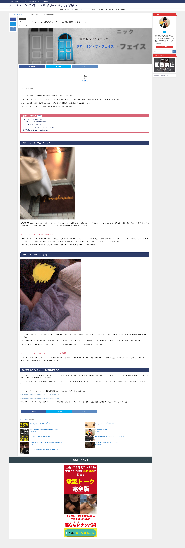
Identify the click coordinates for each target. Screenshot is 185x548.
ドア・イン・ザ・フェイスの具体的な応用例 (36, 121)
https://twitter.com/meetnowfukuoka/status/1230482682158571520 (39, 394)
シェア (13, 20)
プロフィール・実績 (64, 9)
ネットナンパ (84, 9)
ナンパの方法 (92, 9)
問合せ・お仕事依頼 (120, 9)
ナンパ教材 (100, 9)
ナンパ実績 (164, 46)
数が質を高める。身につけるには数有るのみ (36, 130)
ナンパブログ (75, 9)
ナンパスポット (109, 9)
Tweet (13, 24)
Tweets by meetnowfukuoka (161, 75)
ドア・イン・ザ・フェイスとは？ (32, 119)
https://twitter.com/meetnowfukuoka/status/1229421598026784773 (39, 398)
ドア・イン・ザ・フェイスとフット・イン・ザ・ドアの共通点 (40, 127)
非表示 (39, 115)
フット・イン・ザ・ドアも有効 (32, 124)
